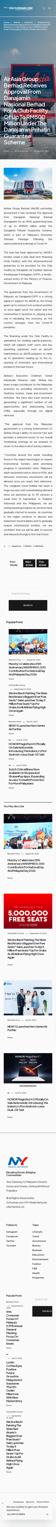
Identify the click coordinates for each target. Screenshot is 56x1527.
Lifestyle (37, 1231)
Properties (38, 1277)
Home (6, 22)
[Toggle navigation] (49, 8)
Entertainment (40, 1259)
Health (36, 1273)
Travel (35, 1236)
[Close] (47, 1514)
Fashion (36, 1263)
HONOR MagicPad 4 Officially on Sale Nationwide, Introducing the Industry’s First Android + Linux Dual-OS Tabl (28, 749)
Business (29, 22)
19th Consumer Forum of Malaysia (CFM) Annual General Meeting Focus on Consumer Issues (14, 1327)
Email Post (16, 546)
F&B (34, 1268)
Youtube (11, 1245)
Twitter (10, 1241)
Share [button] (6, 151)
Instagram (11, 1231)
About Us (30, 1502)
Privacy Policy (43, 1502)
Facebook (12, 1236)
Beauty (36, 1245)
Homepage (18, 1502)
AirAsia (17, 22)
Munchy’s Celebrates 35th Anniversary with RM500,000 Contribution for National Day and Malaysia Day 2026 (27, 669)
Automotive (39, 1241)
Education (38, 1254)
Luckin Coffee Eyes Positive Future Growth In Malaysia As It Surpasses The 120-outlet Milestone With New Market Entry (14, 1381)
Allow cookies (16, 1514)
